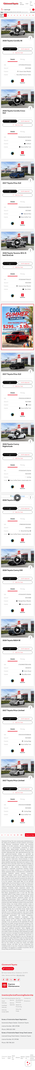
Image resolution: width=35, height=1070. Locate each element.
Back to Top (30, 835)
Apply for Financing (19, 1005)
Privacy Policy (9, 1057)
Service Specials (12, 1004)
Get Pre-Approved (25, 49)
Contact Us (9, 969)
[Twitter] (11, 979)
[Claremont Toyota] (10, 3)
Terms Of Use (13, 1057)
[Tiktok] (18, 979)
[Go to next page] (17, 835)
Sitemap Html (23, 1057)
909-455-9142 (21, 975)
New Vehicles (6, 998)
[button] (30, 38)
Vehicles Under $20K (5, 1011)
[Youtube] (15, 979)
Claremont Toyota (4, 1057)
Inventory (6, 995)
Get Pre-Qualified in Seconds (19, 1000)
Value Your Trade (19, 52)
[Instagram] (7, 979)
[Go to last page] (21, 835)
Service (13, 995)
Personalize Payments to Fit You (10, 49)
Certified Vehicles (4, 1006)
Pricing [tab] (22, 59)
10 (33, 15)
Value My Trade (18, 1010)
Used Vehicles (4, 1002)
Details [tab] (12, 59)
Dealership (28, 995)
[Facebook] (3, 979)
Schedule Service (12, 999)
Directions (27, 1001)
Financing (20, 995)
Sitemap (18, 1057)
